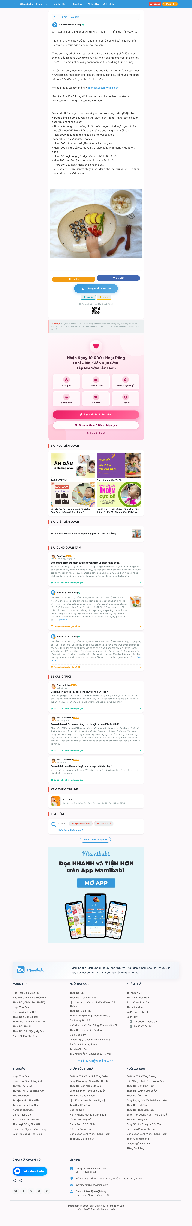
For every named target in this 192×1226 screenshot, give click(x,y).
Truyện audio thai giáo (26, 1100)
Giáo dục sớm (78, 1034)
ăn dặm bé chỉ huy (81, 823)
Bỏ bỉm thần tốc (143, 1026)
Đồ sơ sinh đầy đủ (80, 1119)
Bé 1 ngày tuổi (62, 762)
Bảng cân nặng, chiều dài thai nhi (90, 1081)
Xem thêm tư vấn (94, 839)
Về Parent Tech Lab (138, 1011)
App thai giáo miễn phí (26, 992)
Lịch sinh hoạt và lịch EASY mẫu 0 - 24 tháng (92, 1004)
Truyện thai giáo (22, 1085)
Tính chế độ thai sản (82, 1138)
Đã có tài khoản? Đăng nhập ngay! (98, 425)
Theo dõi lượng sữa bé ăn (142, 1090)
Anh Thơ (64, 556)
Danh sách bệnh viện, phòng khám (90, 1133)
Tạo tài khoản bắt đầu (98, 414)
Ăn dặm (75, 17)
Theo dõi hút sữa (137, 1105)
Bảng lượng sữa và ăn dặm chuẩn (147, 1100)
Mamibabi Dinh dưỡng (67, 592)
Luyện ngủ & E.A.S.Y (138, 1143)
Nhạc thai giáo (21, 1007)
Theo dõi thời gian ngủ (140, 1109)
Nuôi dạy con (60, 4)
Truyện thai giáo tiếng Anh (29, 1090)
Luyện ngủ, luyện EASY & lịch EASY (91, 1039)
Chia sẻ (119, 278)
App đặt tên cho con (25, 1035)
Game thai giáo (22, 1114)
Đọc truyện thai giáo (25, 1011)
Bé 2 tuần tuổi (62, 688)
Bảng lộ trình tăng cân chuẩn (87, 1090)
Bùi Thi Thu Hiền (68, 717)
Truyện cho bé (78, 1049)
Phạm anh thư (66, 685)
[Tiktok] (39, 1191)
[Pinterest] (47, 1191)
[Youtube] (16, 1191)
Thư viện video (135, 1007)
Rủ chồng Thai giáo (145, 1021)
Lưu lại (75, 279)
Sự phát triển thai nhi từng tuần (89, 1076)
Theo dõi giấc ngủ (80, 1010)
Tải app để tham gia (98, 288)
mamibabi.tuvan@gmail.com (92, 1184)
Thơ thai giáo (21, 1095)
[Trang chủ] (54, 16)
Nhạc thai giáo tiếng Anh (28, 1081)
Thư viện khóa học (138, 997)
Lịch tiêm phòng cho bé (141, 1129)
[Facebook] (24, 1191)
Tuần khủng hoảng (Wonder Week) (90, 1015)
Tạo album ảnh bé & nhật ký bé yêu (90, 1053)
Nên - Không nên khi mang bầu (88, 1114)
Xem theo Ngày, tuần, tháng (29, 1129)
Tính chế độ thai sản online (29, 1021)
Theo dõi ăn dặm (137, 1095)
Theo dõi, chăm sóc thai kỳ (29, 1002)
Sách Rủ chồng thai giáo (27, 1133)
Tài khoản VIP (134, 992)
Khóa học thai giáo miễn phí (29, 997)
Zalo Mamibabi (33, 1171)
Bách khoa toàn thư (138, 1002)
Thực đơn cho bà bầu (25, 1016)
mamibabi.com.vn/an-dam (103, 87)
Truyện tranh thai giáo (26, 1105)
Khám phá (77, 4)
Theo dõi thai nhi (23, 1026)
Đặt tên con (77, 1109)
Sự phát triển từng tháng (141, 1076)
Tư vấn (63, 17)
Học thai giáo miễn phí (26, 1119)
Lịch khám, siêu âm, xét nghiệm (88, 1100)
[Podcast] (31, 1191)
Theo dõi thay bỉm (137, 1119)
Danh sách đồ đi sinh (82, 1124)
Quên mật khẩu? (96, 433)
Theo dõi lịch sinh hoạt (83, 997)
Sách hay (132, 1016)
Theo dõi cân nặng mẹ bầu (28, 1031)
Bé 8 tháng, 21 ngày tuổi (66, 559)
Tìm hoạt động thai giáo (27, 1124)
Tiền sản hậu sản (80, 1105)
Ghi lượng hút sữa (80, 1020)
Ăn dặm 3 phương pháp (83, 1044)
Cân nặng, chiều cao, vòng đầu (145, 1081)
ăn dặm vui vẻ (104, 823)
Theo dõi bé (77, 992)
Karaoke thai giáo (23, 1109)
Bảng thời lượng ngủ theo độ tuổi (147, 1114)
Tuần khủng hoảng (138, 1138)
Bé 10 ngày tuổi (63, 720)
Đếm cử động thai (80, 1129)
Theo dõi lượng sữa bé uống (86, 1029)
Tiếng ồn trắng (135, 1148)
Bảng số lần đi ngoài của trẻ (144, 1124)
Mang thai (41, 4)
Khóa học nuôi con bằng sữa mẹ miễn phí (94, 1025)
